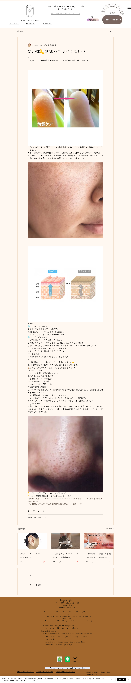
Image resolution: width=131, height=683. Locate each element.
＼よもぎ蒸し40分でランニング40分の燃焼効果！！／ (65, 555)
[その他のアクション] (102, 45)
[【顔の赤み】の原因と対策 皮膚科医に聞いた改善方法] (98, 541)
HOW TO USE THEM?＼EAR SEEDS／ (31, 555)
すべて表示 (110, 529)
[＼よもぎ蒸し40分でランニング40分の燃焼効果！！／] (65, 541)
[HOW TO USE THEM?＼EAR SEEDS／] (32, 541)
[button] (111, 31)
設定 (112, 679)
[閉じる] (128, 679)
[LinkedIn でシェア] (39, 511)
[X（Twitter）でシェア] (34, 511)
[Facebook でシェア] (29, 511)
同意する (121, 679)
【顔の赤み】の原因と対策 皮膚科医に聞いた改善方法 (98, 555)
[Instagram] (92, 17)
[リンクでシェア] (44, 511)
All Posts (20, 31)
